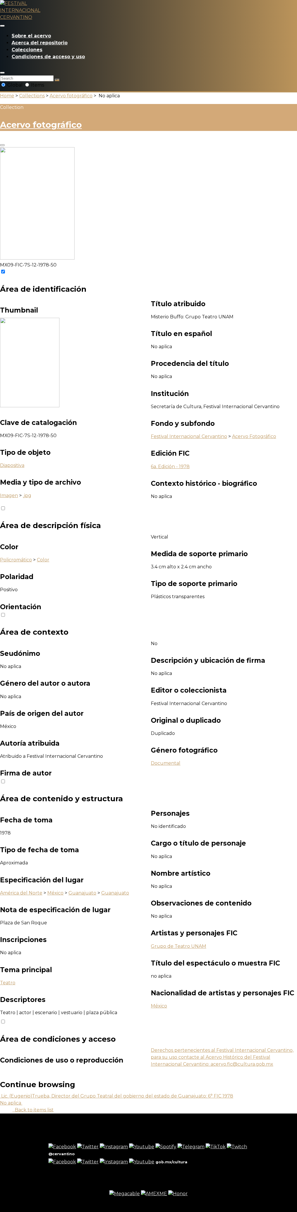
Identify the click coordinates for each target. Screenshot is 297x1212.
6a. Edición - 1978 (170, 466)
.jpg (27, 495)
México (55, 893)
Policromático (16, 560)
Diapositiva (12, 465)
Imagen (9, 495)
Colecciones (27, 49)
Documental (165, 763)
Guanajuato (82, 893)
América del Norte (21, 893)
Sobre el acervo (31, 36)
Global (15, 85)
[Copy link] (2, 145)
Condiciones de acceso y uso (48, 56)
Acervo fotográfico (71, 95)
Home (7, 95)
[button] (2, 73)
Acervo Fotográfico (254, 436)
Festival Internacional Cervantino (189, 436)
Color (43, 560)
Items (37, 85)
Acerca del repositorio (40, 42)
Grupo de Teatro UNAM (178, 946)
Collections (32, 95)
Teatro (7, 982)
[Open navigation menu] (2, 26)
